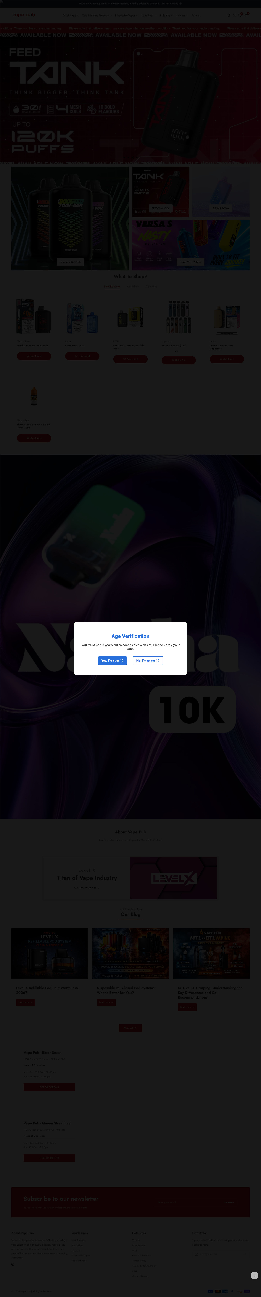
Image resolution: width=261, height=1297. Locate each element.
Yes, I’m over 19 (113, 660)
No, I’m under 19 (148, 660)
